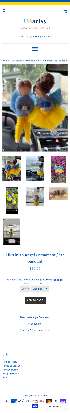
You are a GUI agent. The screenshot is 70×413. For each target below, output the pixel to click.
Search (6, 377)
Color (40, 283)
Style (25, 283)
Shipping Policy (10, 373)
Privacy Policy (10, 369)
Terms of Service (11, 365)
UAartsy (43, 396)
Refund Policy (9, 361)
